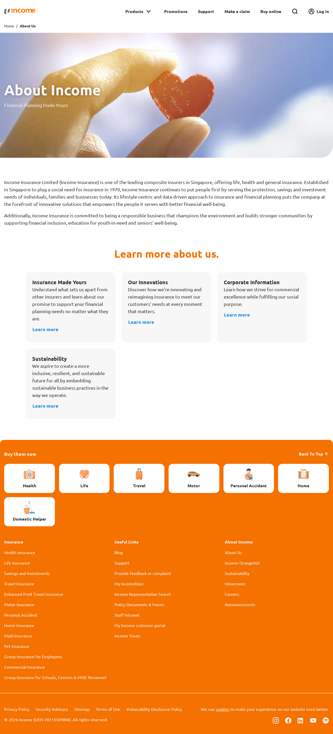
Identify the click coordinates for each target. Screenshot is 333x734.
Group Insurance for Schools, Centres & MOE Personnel (55, 677)
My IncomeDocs (129, 583)
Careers (232, 594)
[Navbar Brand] (19, 11)
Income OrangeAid (242, 562)
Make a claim (237, 11)
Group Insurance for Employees (33, 656)
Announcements (240, 604)
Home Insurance (19, 625)
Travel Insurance (19, 583)
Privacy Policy (16, 709)
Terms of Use (108, 709)
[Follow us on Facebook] (288, 720)
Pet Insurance (16, 646)
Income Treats (127, 635)
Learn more (46, 329)
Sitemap (81, 709)
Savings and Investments (27, 573)
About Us (233, 552)
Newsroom (235, 583)
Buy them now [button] (20, 454)
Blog (118, 552)
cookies (222, 709)
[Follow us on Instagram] (276, 720)
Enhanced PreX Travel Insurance (33, 594)
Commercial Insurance (24, 666)
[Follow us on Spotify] (326, 720)
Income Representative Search (142, 594)
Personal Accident (20, 614)
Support (206, 11)
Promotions (176, 11)
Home (9, 25)
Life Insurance (17, 562)
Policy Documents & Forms (139, 604)
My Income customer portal (139, 625)
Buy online (270, 11)
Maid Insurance (18, 635)
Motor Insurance (19, 604)
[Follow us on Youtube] (313, 720)
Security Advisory (52, 709)
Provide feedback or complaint (142, 573)
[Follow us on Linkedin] (301, 720)
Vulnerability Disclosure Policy (154, 709)
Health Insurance (19, 552)
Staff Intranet (126, 614)
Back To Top (311, 454)
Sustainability (237, 573)
